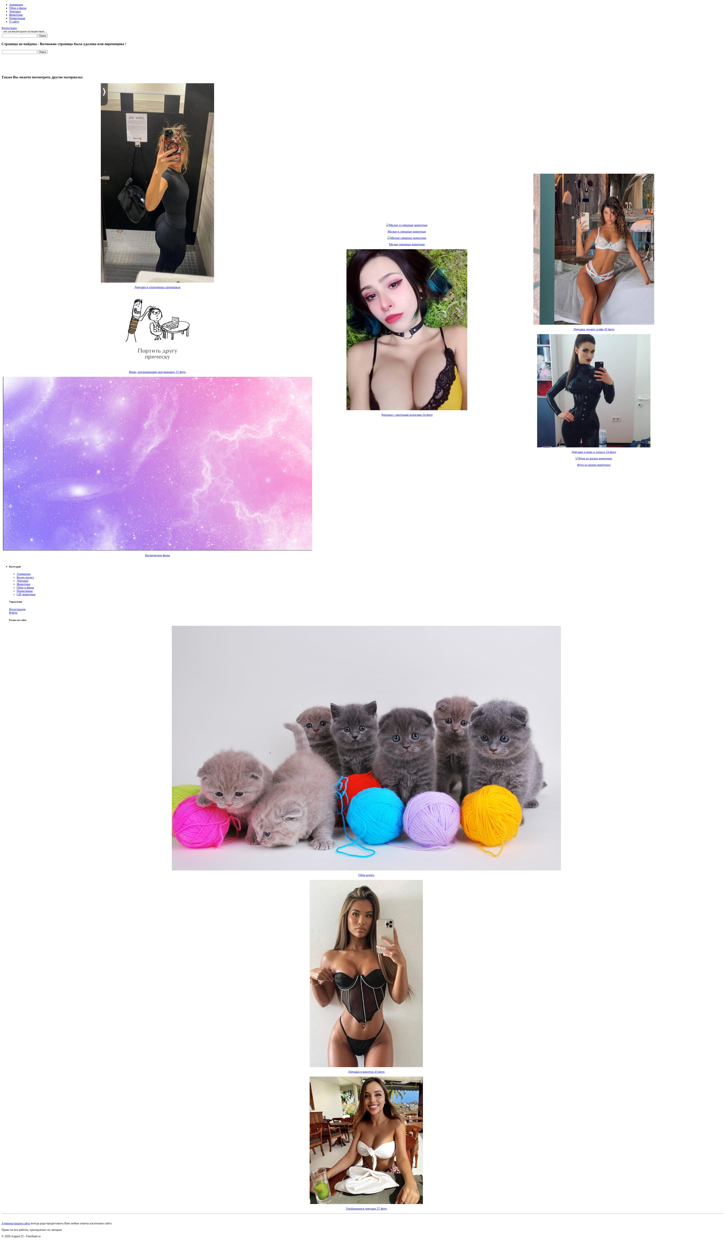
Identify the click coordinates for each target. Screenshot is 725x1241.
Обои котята (366, 875)
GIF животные (26, 594)
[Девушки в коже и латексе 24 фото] (593, 446)
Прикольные (17, 18)
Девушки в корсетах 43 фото (366, 1071)
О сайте (14, 21)
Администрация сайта (16, 1223)
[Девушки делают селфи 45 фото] (593, 323)
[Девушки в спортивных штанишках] (157, 281)
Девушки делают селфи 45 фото (593, 329)
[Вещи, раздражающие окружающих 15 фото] (157, 366)
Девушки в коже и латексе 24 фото (594, 452)
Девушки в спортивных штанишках (157, 287)
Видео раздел (25, 577)
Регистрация (17, 609)
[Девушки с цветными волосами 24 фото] (406, 409)
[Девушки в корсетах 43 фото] (366, 1066)
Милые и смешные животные (407, 231)
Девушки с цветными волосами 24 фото (407, 414)
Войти (13, 612)
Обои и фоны (17, 8)
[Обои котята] (366, 869)
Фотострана (9, 28)
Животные (16, 14)
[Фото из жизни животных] (593, 458)
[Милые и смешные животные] (406, 225)
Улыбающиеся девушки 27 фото (366, 1208)
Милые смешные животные (407, 244)
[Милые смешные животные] (406, 238)
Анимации (16, 4)
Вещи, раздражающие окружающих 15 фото (157, 372)
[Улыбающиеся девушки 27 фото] (366, 1203)
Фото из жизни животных (594, 464)
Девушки (15, 11)
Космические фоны (157, 555)
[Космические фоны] (157, 549)
